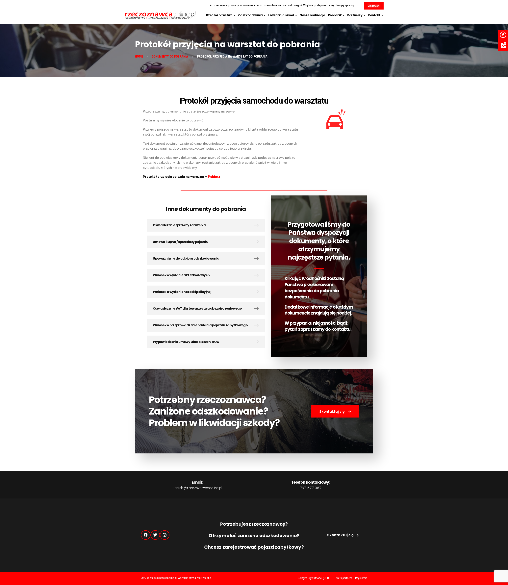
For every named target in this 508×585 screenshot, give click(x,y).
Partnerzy (354, 15)
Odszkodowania (250, 15)
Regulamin (361, 578)
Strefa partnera (343, 578)
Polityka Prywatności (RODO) (315, 578)
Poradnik (335, 15)
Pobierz (213, 177)
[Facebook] (145, 535)
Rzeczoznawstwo (219, 15)
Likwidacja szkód (281, 15)
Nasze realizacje (312, 15)
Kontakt (374, 15)
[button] (374, 6)
